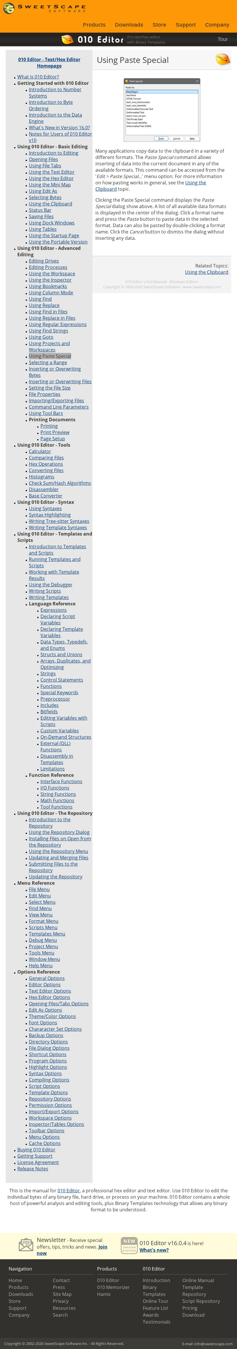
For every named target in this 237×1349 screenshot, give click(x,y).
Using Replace (44, 305)
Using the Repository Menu (58, 851)
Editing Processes (48, 267)
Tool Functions (56, 807)
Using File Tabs (45, 165)
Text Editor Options (50, 991)
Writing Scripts (45, 591)
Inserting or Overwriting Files (60, 381)
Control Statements (61, 680)
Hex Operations (46, 464)
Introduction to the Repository (50, 822)
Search (60, 1315)
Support (186, 25)
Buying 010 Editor (36, 1149)
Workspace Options (50, 1118)
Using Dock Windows (52, 223)
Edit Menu (40, 896)
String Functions (58, 794)
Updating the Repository (55, 876)
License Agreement (38, 1162)
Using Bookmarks (48, 286)
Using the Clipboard (50, 204)
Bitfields (49, 711)
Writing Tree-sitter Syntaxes (59, 521)
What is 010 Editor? (38, 77)
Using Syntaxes (45, 508)
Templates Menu (47, 934)
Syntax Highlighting (50, 515)
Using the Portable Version (58, 242)
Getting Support (35, 1156)
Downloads (129, 25)
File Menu (39, 889)
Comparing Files (46, 457)
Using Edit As (43, 191)
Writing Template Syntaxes (58, 527)
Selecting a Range (48, 362)
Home (15, 1280)
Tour (223, 39)
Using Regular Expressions (58, 324)
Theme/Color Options (52, 1016)
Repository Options (50, 1099)
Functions (51, 686)
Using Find (40, 299)
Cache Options (45, 1143)
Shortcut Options (47, 1054)
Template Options (48, 1092)
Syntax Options (45, 1073)
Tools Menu (41, 953)
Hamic (104, 1294)
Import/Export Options (54, 1111)
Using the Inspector (50, 280)
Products (94, 25)
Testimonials (157, 1322)
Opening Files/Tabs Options (59, 1003)
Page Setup (52, 438)
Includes (49, 705)
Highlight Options (48, 1067)
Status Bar (40, 210)
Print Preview (54, 432)
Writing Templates (49, 597)
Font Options (43, 1022)
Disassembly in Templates (56, 759)
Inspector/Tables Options (56, 1124)
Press (59, 1287)
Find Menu (40, 908)
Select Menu (42, 902)
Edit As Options (45, 1010)
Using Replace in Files (52, 318)
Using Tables (43, 229)
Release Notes (32, 1168)
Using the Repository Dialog (59, 832)
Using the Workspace (52, 273)
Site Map (62, 1294)
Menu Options (44, 1137)
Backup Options (46, 1035)
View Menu (41, 915)
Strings (48, 673)
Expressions (53, 610)
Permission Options (50, 1105)
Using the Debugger (51, 584)
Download (193, 1315)
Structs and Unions (61, 654)
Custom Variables (59, 730)
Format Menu (43, 921)
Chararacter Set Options (55, 1029)
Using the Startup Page (54, 235)
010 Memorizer (113, 1287)
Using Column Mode (51, 292)
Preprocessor (55, 699)
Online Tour (156, 1301)
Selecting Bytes (45, 197)
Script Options (44, 1086)
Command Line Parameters (59, 407)
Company (217, 25)
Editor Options (45, 984)
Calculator (40, 451)
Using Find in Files (48, 311)
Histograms (41, 477)
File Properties (44, 394)
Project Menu (43, 946)
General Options (47, 978)
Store (159, 25)
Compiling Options (49, 1080)
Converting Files (46, 470)
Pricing (189, 1308)
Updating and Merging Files (58, 857)
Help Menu (41, 965)
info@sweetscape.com (213, 1343)
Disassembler (44, 489)
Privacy (60, 1301)
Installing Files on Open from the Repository (60, 841)
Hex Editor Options (49, 997)
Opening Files (43, 159)
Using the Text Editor (52, 172)
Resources (64, 1308)
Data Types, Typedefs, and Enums (64, 645)
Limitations (52, 769)
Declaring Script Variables (57, 619)
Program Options (48, 1061)
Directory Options (48, 1042)
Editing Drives (44, 261)
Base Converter (45, 496)
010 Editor (69, 1190)
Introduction (156, 1280)
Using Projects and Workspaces (49, 346)
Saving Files (41, 216)
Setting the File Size (50, 388)
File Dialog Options (49, 1048)
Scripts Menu (43, 927)
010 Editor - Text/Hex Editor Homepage (49, 62)
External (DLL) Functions (55, 746)
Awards (151, 1315)
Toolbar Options (46, 1130)
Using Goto (41, 337)
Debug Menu (43, 940)
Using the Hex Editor (51, 178)
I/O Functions (54, 788)
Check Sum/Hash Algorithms (60, 483)
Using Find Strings (48, 331)
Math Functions (57, 800)
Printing (49, 426)
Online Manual (198, 1280)
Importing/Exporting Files (56, 400)
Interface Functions (61, 781)
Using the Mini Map (50, 185)
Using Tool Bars (46, 413)
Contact (61, 1280)
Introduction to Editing (53, 153)
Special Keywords (59, 692)
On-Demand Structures (65, 737)
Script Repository (201, 1301)
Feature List (155, 1308)
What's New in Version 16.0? (59, 127)
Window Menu (44, 959)
